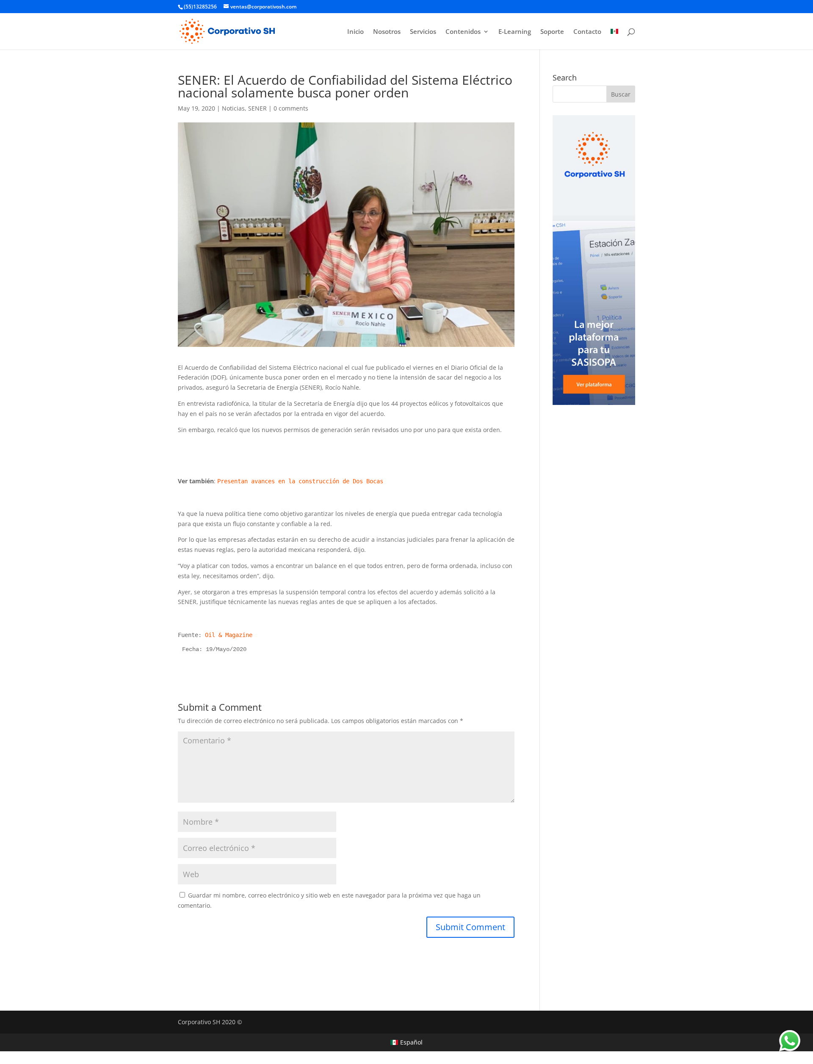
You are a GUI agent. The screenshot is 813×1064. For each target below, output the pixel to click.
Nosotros (387, 32)
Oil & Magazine (228, 635)
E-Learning (514, 32)
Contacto (587, 32)
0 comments (291, 108)
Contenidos (463, 32)
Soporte (552, 32)
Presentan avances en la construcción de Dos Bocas (300, 481)
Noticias (233, 108)
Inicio (355, 32)
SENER (257, 108)
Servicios (423, 32)
